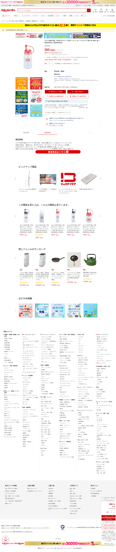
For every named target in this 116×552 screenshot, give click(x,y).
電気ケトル (7, 415)
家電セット (16, 15)
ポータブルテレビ (27, 359)
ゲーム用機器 (26, 399)
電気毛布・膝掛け (8, 376)
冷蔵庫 (64, 15)
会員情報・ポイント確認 (54, 501)
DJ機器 (43, 385)
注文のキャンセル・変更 (76, 496)
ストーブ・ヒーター (9, 370)
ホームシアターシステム (29, 355)
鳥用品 (79, 423)
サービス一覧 (49, 548)
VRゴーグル (44, 362)
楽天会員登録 (111, 15)
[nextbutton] (100, 178)
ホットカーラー (26, 422)
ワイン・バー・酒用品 (65, 360)
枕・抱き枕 (99, 420)
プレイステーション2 (65, 385)
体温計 (24, 446)
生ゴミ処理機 (7, 434)
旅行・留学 (44, 406)
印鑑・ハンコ (100, 371)
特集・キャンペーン (32, 488)
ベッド (98, 422)
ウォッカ (80, 347)
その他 (42, 21)
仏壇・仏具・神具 (101, 473)
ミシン (5, 356)
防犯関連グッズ (100, 466)
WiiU (61, 387)
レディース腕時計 (101, 391)
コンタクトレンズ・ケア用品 (67, 410)
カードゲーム (81, 373)
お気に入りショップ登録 (76, 498)
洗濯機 (70, 15)
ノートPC (25, 380)
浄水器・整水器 (8, 430)
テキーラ (80, 352)
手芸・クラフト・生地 (102, 377)
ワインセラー (7, 418)
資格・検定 (44, 440)
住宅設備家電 (7, 360)
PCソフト (25, 404)
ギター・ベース (45, 378)
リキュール (81, 345)
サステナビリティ (68, 548)
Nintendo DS (63, 392)
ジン (79, 341)
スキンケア (62, 423)
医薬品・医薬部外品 (65, 402)
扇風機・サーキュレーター (10, 383)
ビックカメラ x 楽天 (6, 5)
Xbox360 (62, 379)
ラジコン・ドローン (83, 368)
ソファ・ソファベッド (102, 424)
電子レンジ (83, 15)
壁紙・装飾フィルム (101, 447)
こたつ (5, 374)
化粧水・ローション (65, 425)
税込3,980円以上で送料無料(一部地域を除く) (24, 5)
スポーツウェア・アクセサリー (104, 360)
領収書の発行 (73, 501)
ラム (79, 343)
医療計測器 (62, 415)
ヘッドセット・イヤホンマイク (48, 351)
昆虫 (79, 430)
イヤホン (43, 15)
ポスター (43, 445)
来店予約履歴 (51, 503)
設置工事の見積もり (10, 498)
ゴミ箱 (98, 452)
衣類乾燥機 (7, 345)
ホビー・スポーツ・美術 (47, 408)
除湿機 (5, 387)
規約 (87, 107)
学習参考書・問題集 (46, 423)
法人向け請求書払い (53, 506)
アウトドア (99, 358)
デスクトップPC (27, 378)
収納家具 (99, 439)
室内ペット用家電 (82, 434)
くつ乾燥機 (7, 349)
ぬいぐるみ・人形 (82, 357)
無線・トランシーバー (28, 366)
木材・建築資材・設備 (83, 451)
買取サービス (8, 503)
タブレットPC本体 (45, 339)
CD (42, 453)
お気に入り (51, 491)
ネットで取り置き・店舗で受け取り (13, 501)
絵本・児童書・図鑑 (46, 401)
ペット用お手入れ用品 (83, 417)
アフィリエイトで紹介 (75, 508)
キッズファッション (83, 389)
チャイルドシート (82, 404)
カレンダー (44, 414)
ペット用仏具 (81, 432)
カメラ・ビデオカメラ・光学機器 (30, 342)
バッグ (98, 407)
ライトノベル (44, 438)
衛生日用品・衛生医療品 (66, 406)
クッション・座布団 (101, 426)
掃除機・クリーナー (9, 351)
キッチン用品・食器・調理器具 (15, 21)
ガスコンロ (7, 411)
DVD (42, 455)
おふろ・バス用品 (82, 396)
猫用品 (79, 412)
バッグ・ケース (100, 347)
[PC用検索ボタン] (89, 10)
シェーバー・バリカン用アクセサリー (30, 417)
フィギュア (81, 366)
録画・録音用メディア (28, 345)
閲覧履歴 (50, 493)
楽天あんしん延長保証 (10, 491)
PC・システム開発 (45, 434)
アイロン (6, 353)
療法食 (79, 436)
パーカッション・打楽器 (47, 382)
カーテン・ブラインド (102, 441)
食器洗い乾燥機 (8, 428)
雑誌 (42, 419)
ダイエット (62, 446)
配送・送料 (72, 488)
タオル (98, 384)
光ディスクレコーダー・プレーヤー (30, 348)
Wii (60, 390)
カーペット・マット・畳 (103, 443)
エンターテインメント (46, 403)
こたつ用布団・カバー (102, 454)
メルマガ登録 (73, 503)
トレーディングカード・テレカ (85, 377)
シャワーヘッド (26, 428)
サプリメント (63, 444)
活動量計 (25, 437)
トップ (3, 21)
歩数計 (24, 439)
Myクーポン (51, 498)
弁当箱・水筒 (63, 350)
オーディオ (25, 339)
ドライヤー (35, 15)
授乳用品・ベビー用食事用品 (85, 400)
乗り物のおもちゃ (82, 362)
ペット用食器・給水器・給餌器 (85, 425)
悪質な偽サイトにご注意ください (24, 531)
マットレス (99, 418)
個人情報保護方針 (95, 493)
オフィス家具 (100, 456)
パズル (79, 371)
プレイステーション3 (65, 383)
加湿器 (5, 385)
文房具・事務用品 (101, 368)
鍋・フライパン (63, 337)
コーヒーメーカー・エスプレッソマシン (11, 404)
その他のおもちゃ (82, 384)
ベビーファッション (83, 391)
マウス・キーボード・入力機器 (30, 397)
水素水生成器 (7, 432)
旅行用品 (99, 410)
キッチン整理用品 (64, 347)
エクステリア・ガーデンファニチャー (85, 456)
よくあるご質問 (87, 5)
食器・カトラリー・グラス (66, 341)
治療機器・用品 (63, 404)
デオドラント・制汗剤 (65, 434)
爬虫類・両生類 (82, 428)
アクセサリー (44, 380)
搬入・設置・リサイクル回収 (12, 496)
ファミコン (62, 394)
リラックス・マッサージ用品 (67, 457)
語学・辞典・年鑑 (45, 429)
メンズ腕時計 (100, 389)
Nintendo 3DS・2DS (65, 374)
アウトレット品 (100, 464)
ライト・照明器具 (8, 362)
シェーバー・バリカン (28, 414)
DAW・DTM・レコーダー (47, 372)
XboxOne (62, 376)
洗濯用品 (99, 375)
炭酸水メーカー (8, 426)
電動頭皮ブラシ (26, 426)
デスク (98, 431)
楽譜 (42, 410)
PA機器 (43, 369)
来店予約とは (82, 107)
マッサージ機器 (26, 431)
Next (102, 35)
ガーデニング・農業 (83, 453)
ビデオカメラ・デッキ (28, 353)
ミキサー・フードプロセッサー (11, 420)
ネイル (61, 431)
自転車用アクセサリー (102, 341)
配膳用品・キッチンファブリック (67, 352)
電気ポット (7, 413)
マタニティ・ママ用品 (83, 394)
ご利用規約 (93, 496)
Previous (13, 35)
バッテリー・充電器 (46, 349)
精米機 (5, 399)
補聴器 (24, 433)
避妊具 (61, 408)
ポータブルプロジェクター (29, 372)
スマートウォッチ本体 (46, 353)
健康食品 (62, 450)
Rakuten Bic (8, 10)
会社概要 (106, 5)
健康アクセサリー (64, 454)
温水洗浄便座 (26, 435)
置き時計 (99, 396)
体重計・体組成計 (27, 441)
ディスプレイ (26, 384)
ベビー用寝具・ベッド (83, 398)
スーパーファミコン (65, 396)
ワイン (79, 339)
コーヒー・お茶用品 (65, 358)
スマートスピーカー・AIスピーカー (30, 369)
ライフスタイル (45, 416)
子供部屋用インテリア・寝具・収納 (104, 436)
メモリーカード (26, 362)
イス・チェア (100, 433)
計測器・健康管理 (64, 448)
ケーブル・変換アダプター (47, 347)
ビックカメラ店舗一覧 (97, 5)
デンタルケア (26, 424)
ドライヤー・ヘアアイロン (29, 409)
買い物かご (51, 488)
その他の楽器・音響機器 (47, 393)
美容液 (61, 429)
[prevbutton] (15, 178)
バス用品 (99, 379)
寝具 (98, 415)
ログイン (105, 15)
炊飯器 (5, 397)
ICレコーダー (26, 357)
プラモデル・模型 (82, 364)
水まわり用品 (63, 362)
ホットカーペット (8, 372)
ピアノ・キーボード (46, 367)
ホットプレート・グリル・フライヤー (11, 408)
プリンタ (25, 386)
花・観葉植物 (81, 459)
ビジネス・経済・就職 (46, 412)
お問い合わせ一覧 (58, 548)
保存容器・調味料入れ (32, 21)
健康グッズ (62, 452)
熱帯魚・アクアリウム (83, 419)
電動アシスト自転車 (101, 339)
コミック (43, 399)
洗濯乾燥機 (7, 343)
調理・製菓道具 (63, 339)
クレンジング (63, 427)
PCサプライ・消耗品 (28, 391)
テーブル (99, 428)
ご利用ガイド (78, 5)
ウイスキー (81, 337)
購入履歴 (50, 496)
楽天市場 (112, 5)
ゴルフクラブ (100, 343)
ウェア (98, 352)
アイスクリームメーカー (10, 437)
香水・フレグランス (65, 438)
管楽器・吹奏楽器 (45, 374)
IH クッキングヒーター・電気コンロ (12, 423)
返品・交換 (72, 493)
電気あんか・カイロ (9, 379)
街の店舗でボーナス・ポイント (35, 491)
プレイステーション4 (65, 372)
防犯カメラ (81, 446)
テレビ (76, 15)
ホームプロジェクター (28, 351)
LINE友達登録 (73, 506)
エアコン (58, 15)
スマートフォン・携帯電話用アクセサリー (48, 342)
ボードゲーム (81, 375)
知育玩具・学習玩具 (83, 360)
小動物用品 (81, 421)
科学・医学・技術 (45, 432)
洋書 (42, 436)
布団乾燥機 (7, 347)
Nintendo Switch (64, 368)
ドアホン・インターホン (84, 444)
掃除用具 (99, 373)
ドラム (42, 376)
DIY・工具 (80, 442)
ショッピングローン (10, 493)
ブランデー (81, 350)
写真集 (42, 443)
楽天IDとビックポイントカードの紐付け (57, 509)
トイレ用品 (99, 381)
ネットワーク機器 (27, 393)
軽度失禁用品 (63, 417)
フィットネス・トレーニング (104, 354)
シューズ (99, 345)
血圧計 (24, 444)
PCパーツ (25, 401)
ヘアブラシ (25, 412)
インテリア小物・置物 (102, 458)
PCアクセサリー (27, 382)
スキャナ (25, 388)
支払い (71, 491)
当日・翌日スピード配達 (11, 488)
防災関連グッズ (82, 448)
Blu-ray (43, 450)
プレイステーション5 (65, 370)
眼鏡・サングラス (101, 363)
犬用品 (79, 415)
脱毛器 (24, 420)
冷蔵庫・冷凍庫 (8, 338)
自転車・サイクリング (102, 337)
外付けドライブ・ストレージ (30, 395)
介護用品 (62, 413)
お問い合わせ (73, 513)
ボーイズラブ (44, 427)
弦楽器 (42, 387)
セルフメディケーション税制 (8, 531)
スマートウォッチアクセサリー (48, 356)
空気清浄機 (50, 15)
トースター (7, 401)
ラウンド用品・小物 (101, 350)
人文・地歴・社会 (45, 421)
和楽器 (42, 389)
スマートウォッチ (101, 398)
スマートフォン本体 (46, 337)
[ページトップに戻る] (113, 327)
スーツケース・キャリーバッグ (104, 405)
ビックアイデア (26, 15)
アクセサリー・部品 (28, 364)
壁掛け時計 (99, 394)
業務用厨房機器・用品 (65, 356)
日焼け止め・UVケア (65, 436)
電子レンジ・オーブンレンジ (11, 395)
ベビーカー (81, 402)
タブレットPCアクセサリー (48, 345)
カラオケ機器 (44, 391)
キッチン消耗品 (63, 345)
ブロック (80, 381)
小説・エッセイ (45, 425)
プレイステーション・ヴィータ (67, 381)
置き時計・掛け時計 (101, 445)
